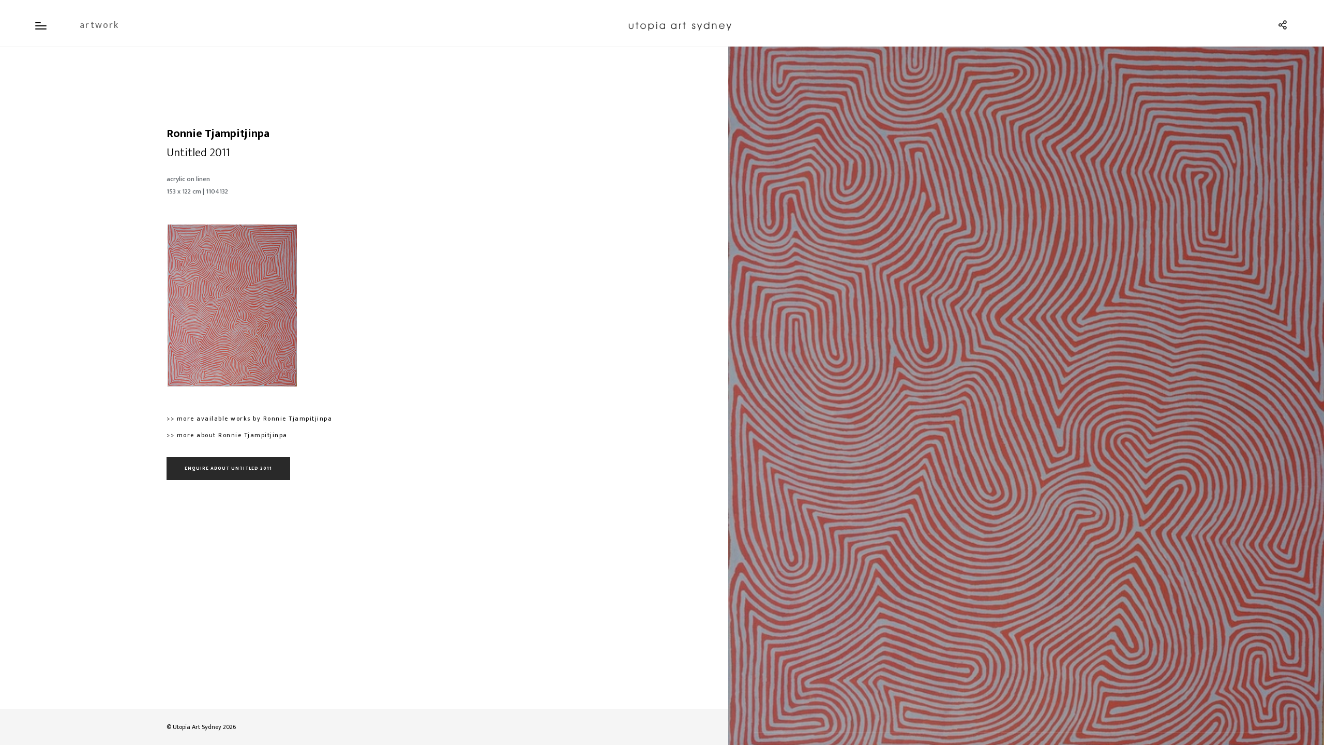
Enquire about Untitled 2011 (228, 468)
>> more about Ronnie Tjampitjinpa (227, 435)
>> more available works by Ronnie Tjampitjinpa (249, 418)
